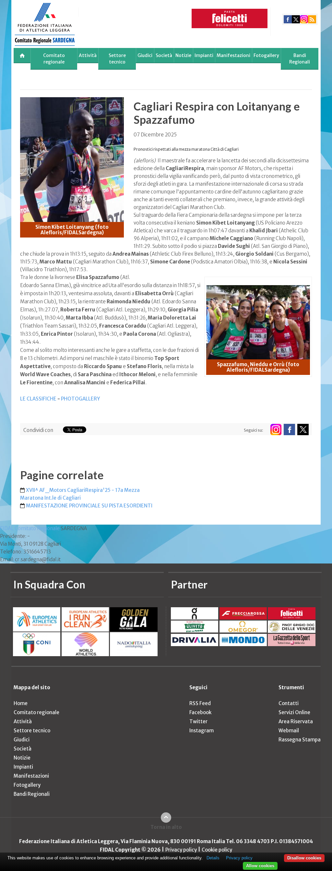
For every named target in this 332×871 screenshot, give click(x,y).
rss (312, 19)
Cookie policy (217, 850)
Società (164, 55)
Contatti (289, 703)
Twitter (198, 721)
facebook (288, 19)
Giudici (144, 55)
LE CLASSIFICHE (38, 399)
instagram (304, 19)
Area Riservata (296, 721)
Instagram (201, 730)
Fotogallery (266, 55)
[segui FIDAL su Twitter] (303, 429)
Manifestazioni (233, 55)
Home (21, 703)
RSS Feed (200, 703)
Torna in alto (166, 827)
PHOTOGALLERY (80, 399)
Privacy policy (181, 850)
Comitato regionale (54, 58)
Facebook (200, 712)
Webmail (289, 730)
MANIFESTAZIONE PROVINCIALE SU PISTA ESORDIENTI (89, 506)
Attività (88, 55)
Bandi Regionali (299, 58)
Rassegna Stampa (300, 740)
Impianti (204, 55)
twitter (296, 19)
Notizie (183, 55)
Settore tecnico (117, 58)
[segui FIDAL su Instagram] (275, 429)
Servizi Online (294, 712)
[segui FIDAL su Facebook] (289, 429)
